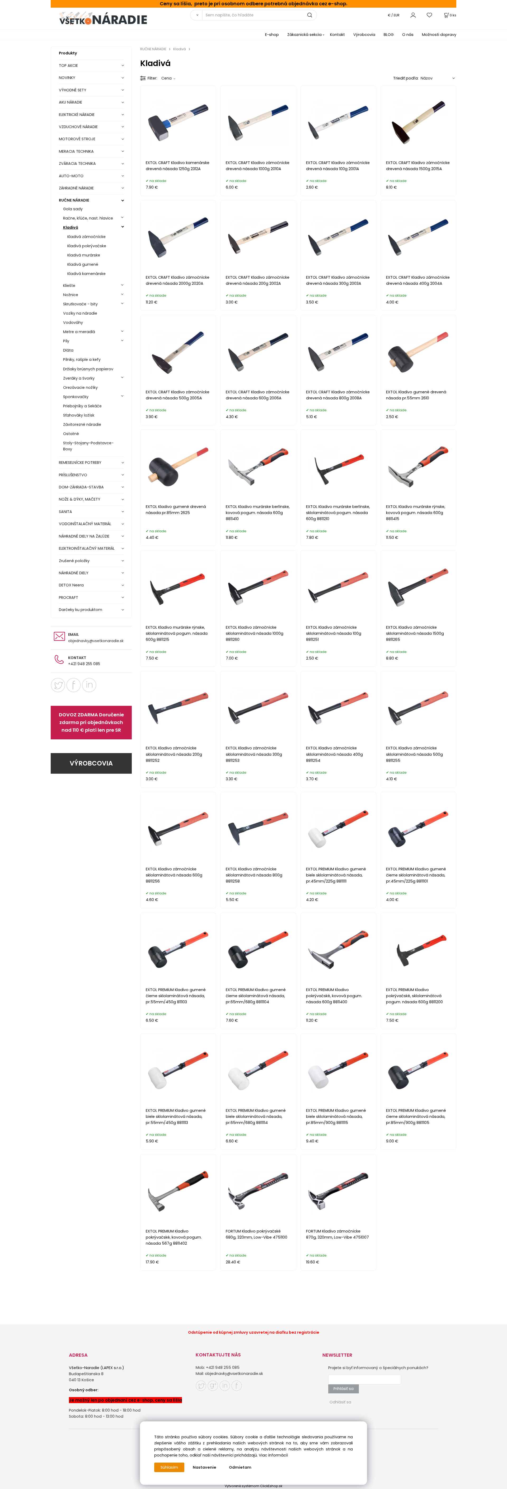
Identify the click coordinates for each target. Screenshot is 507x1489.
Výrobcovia (364, 34)
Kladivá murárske (83, 255)
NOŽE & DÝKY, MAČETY (79, 499)
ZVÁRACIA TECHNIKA (77, 163)
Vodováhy (73, 322)
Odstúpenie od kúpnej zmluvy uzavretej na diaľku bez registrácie (253, 1332)
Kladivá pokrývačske (86, 246)
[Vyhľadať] (196, 15)
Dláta (68, 350)
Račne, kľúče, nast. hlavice (88, 218)
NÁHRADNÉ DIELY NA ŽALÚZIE (84, 536)
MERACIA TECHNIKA (76, 151)
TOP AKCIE (68, 65)
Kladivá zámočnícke (86, 236)
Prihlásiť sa (344, 1388)
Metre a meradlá (79, 331)
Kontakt (337, 34)
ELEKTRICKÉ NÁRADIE (77, 114)
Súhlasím (169, 1467)
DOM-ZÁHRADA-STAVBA (81, 487)
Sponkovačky (75, 396)
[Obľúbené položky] (430, 15)
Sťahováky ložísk (78, 415)
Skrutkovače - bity (80, 304)
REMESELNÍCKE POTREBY (80, 462)
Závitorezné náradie (82, 424)
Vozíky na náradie (80, 313)
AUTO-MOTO (71, 176)
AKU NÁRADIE (70, 102)
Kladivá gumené (82, 264)
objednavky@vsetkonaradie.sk (96, 640)
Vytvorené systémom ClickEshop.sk (253, 1486)
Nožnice (70, 294)
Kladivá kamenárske (86, 273)
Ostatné (71, 433)
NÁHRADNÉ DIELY (73, 573)
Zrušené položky (74, 560)
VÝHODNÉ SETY (72, 90)
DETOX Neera (71, 585)
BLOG (389, 34)
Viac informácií (273, 1455)
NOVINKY (67, 77)
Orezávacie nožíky (80, 387)
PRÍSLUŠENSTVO (73, 475)
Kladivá (70, 227)
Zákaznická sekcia (304, 34)
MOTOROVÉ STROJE (77, 139)
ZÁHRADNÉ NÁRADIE (76, 188)
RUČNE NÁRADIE (74, 200)
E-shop (272, 34)
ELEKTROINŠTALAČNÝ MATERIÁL (87, 548)
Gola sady (73, 209)
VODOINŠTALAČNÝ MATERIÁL (85, 523)
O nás (408, 34)
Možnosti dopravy (439, 34)
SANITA (65, 511)
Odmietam (240, 1467)
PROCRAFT (68, 597)
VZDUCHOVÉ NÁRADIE (78, 126)
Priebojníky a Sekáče (82, 406)
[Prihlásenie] (413, 15)
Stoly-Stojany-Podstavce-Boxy (88, 446)
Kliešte (69, 285)
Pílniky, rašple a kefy (82, 359)
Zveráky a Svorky (79, 378)
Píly (66, 341)
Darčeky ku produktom (80, 609)
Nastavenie (204, 1467)
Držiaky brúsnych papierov (88, 369)
